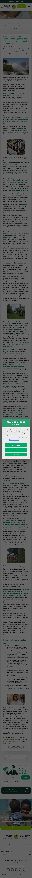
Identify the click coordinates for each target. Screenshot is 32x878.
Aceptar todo (16, 454)
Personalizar (16, 450)
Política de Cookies (14, 440)
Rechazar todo (16, 445)
